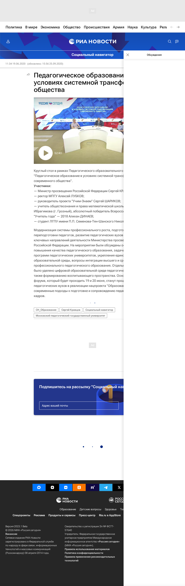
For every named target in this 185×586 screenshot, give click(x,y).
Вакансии (11, 533)
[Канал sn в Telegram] (105, 487)
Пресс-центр (87, 515)
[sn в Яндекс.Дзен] (52, 487)
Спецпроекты (21, 515)
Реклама (39, 515)
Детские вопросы (90, 509)
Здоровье (111, 509)
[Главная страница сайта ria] (92, 42)
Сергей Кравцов (70, 309)
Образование (68, 509)
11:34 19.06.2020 (15, 63)
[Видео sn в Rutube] (92, 487)
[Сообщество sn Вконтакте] (65, 487)
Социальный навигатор (99, 309)
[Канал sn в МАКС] (39, 487)
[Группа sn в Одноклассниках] (79, 487)
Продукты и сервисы (61, 515)
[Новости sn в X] (119, 487)
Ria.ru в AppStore (110, 515)
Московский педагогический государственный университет (70, 315)
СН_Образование (46, 309)
